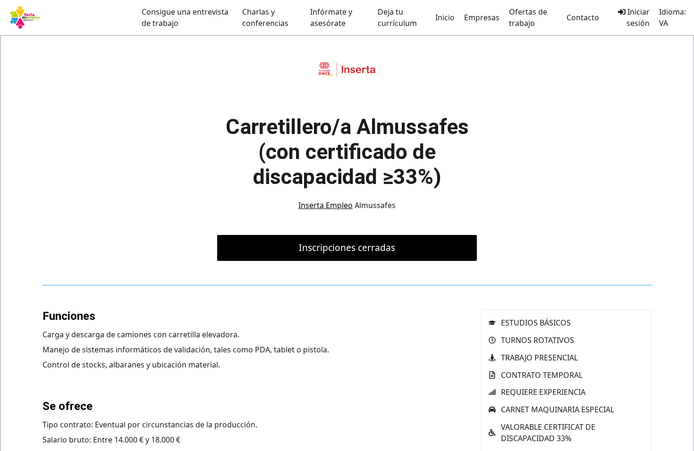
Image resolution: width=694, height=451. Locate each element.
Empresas (481, 17)
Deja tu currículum (397, 17)
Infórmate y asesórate (331, 17)
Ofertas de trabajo (528, 17)
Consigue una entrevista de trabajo (185, 17)
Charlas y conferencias (265, 17)
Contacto (583, 17)
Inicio (445, 17)
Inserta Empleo (325, 205)
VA (663, 23)
